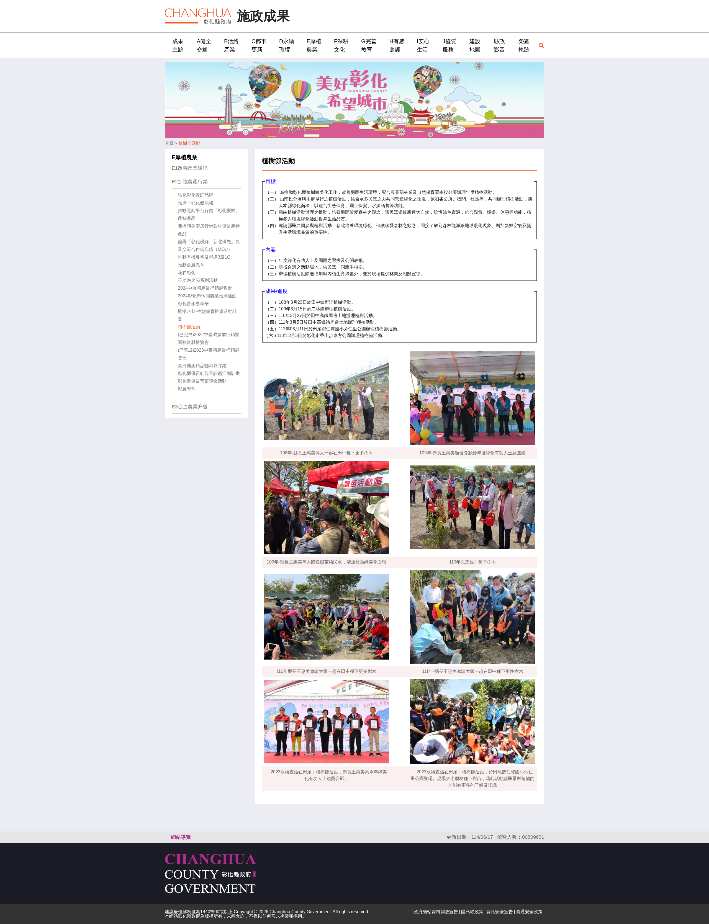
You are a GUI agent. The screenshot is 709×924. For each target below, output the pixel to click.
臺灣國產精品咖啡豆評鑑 (202, 365)
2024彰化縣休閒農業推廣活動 (207, 296)
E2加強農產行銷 (190, 181)
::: (166, 45)
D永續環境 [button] (286, 45)
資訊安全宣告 (499, 911)
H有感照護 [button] (396, 45)
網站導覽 (181, 837)
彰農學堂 (187, 389)
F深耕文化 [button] (341, 45)
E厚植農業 (184, 157)
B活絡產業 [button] (231, 45)
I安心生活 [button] (423, 45)
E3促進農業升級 (190, 407)
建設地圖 (475, 45)
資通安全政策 (529, 911)
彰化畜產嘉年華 (193, 303)
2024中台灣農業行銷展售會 (205, 288)
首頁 (169, 143)
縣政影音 (499, 45)
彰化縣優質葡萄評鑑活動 (202, 381)
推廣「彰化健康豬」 (198, 202)
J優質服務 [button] (449, 45)
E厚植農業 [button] (314, 45)
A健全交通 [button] (204, 45)
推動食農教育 (191, 264)
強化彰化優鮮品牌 (195, 195)
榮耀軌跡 (524, 45)
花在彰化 (187, 272)
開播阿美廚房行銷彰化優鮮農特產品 (209, 230)
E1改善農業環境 (190, 168)
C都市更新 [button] (258, 45)
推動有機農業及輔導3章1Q (204, 257)
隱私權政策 (472, 911)
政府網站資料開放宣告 (436, 911)
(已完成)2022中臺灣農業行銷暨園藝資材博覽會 (208, 338)
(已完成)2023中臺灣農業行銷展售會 (208, 354)
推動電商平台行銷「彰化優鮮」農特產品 (209, 214)
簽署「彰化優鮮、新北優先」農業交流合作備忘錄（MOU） (209, 245)
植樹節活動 (189, 143)
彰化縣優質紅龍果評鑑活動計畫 (209, 373)
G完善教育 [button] (369, 45)
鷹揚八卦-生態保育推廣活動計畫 (207, 315)
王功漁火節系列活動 (198, 280)
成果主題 (177, 45)
